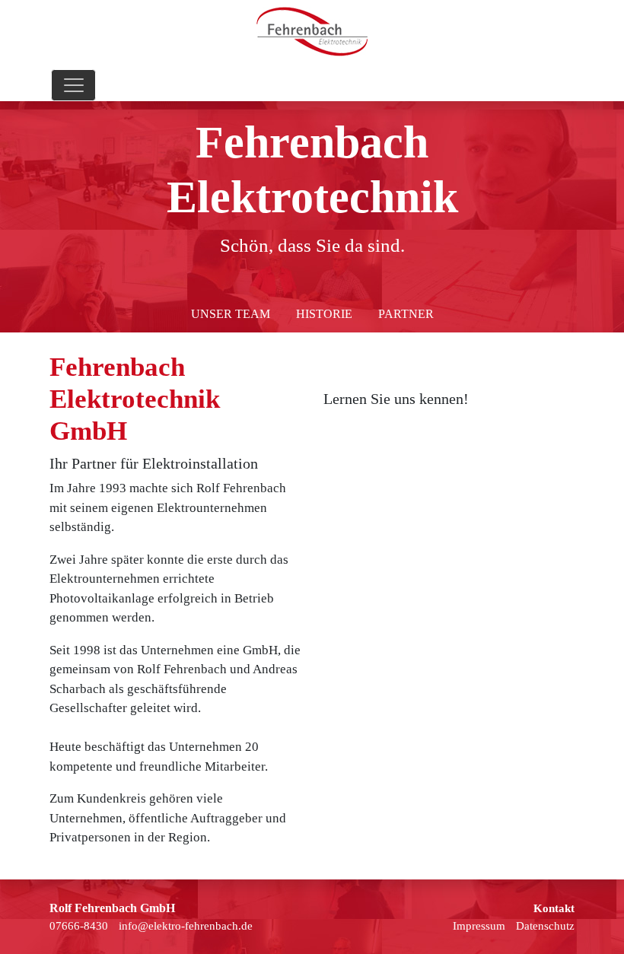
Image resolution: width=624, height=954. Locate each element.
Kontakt (554, 908)
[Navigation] (73, 85)
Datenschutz (545, 926)
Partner (406, 313)
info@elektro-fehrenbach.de (186, 926)
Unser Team (230, 313)
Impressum (479, 926)
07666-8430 (78, 926)
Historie (324, 313)
